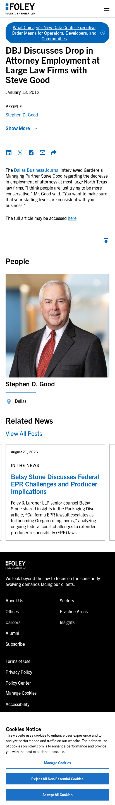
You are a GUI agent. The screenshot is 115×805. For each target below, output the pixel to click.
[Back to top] (106, 242)
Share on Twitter (20, 152)
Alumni (12, 633)
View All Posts (24, 433)
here (72, 218)
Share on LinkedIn (9, 152)
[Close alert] (102, 33)
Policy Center (18, 682)
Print (31, 152)
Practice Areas (74, 611)
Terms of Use (18, 661)
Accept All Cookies (57, 794)
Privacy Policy (19, 672)
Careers (13, 622)
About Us (14, 600)
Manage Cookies (57, 762)
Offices (12, 611)
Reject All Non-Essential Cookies (57, 778)
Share (53, 152)
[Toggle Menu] (106, 9)
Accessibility (17, 704)
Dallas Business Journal (36, 170)
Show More (18, 128)
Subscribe (15, 644)
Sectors (67, 600)
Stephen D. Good (22, 114)
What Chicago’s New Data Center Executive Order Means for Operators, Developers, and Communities (54, 32)
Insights (67, 622)
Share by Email (42, 152)
